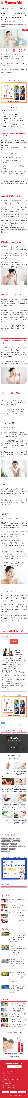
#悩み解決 (12, 849)
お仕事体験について (6, 1081)
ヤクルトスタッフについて (7, 1073)
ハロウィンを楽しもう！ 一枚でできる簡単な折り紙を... (17, 1020)
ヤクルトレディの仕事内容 (16, 915)
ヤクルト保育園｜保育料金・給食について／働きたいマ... (17, 911)
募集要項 (5, 1092)
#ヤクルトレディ (6, 841)
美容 (4, 26)
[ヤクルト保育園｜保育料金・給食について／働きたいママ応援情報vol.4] (4, 911)
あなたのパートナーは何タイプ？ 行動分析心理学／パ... (17, 1010)
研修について (4, 1075)
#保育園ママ (16, 841)
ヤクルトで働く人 (22, 8)
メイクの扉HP (5, 689)
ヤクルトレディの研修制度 (16, 920)
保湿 (24, 24)
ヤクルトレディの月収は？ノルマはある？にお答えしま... (17, 906)
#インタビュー (5, 851)
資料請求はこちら (22, 1092)
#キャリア (4, 849)
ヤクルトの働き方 (13, 8)
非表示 (15, 107)
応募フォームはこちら (14, 1066)
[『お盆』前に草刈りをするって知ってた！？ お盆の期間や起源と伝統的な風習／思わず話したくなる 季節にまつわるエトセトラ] (4, 1004)
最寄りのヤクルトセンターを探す (8, 1085)
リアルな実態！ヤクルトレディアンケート (10, 1079)
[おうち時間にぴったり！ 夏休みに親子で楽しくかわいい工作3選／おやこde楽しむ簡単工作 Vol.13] (4, 1015)
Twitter (15, 748)
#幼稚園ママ (5, 843)
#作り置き (4, 846)
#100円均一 (14, 843)
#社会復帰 (21, 846)
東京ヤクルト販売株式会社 (13, 1095)
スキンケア (17, 24)
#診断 (17, 838)
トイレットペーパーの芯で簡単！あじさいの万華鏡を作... (17, 1025)
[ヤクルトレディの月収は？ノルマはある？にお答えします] (4, 906)
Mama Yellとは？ (5, 8)
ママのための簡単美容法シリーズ (11, 126)
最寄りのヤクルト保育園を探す (8, 1087)
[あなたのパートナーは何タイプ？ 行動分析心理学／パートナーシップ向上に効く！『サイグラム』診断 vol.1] (4, 1010)
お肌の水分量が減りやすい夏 (12, 114)
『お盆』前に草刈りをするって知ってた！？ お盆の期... (17, 1004)
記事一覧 (14, 641)
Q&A (13, 1092)
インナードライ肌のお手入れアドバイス (15, 124)
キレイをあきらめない (7, 24)
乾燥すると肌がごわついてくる (12, 118)
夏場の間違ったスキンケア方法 (12, 116)
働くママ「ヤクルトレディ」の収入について (17, 901)
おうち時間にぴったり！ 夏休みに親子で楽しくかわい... (17, 1015)
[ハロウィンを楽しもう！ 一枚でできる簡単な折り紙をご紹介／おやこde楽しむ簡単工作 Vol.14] (4, 1020)
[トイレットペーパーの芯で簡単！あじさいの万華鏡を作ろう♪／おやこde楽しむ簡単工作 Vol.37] (4, 1025)
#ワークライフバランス (7, 838)
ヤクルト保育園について (6, 1077)
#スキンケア (13, 846)
